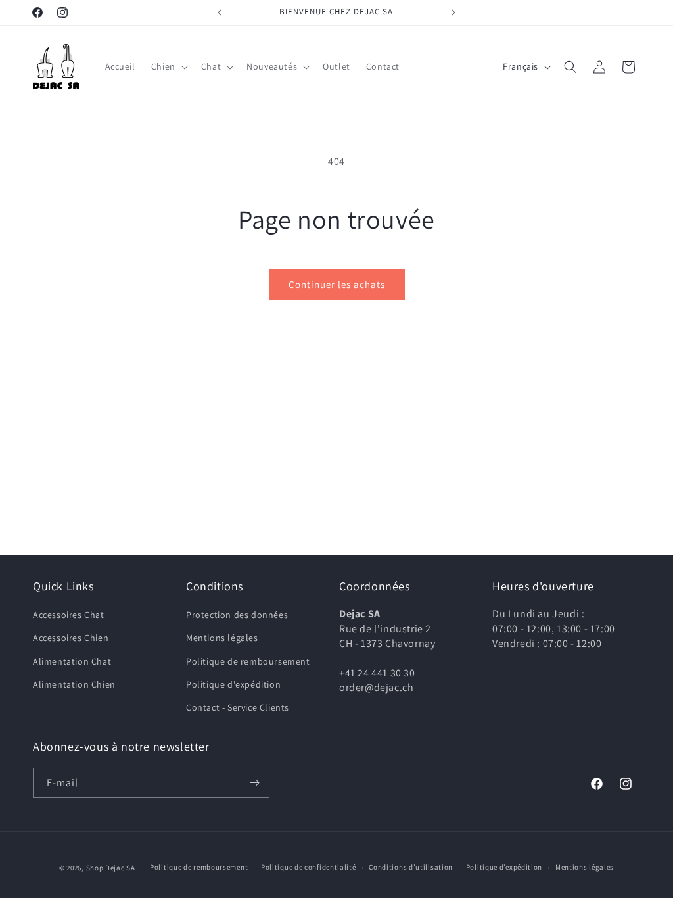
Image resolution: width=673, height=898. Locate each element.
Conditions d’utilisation (411, 867)
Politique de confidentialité (308, 867)
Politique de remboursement (248, 661)
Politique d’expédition (504, 867)
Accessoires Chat (68, 615)
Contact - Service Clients (237, 707)
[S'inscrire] (254, 783)
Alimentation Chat (72, 661)
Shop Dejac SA (110, 867)
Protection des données (237, 615)
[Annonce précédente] (219, 12)
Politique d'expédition (233, 684)
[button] (168, 66)
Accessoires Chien (70, 638)
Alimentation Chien (74, 684)
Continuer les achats (337, 284)
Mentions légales (222, 638)
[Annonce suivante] (453, 12)
